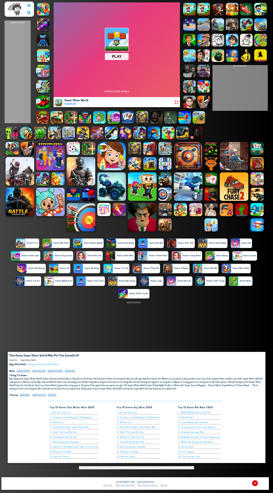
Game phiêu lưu (39, 395)
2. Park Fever (186, 417)
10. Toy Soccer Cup (189, 456)
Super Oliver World (28, 360)
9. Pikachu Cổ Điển (61, 451)
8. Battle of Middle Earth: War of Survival (74, 446)
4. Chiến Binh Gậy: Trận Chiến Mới (69, 427)
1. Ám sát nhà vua (60, 412)
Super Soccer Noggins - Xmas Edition (203, 385)
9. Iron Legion (186, 451)
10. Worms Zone (59, 456)
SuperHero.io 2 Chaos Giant (235, 385)
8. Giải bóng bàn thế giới (131, 446)
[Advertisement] (17, 72)
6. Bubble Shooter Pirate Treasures (199, 436)
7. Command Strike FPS (130, 441)
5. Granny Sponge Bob (191, 431)
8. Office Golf (186, 446)
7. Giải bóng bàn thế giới (64, 441)
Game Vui (10, 3)
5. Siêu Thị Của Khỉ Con (63, 431)
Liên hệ (163, 485)
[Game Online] (28, 5)
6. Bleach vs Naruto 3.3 (130, 436)
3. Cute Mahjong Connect (193, 422)
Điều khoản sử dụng (147, 485)
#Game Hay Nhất (38, 371)
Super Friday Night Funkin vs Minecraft (165, 385)
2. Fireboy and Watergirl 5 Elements (71, 417)
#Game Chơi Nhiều (55, 371)
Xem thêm (52, 395)
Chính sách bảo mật (125, 485)
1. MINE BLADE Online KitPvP (194, 412)
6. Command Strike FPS (63, 436)
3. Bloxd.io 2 (57, 422)
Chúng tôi (107, 485)
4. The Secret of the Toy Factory (197, 427)
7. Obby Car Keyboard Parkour (195, 441)
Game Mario (25, 395)
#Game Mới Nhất (23, 371)
